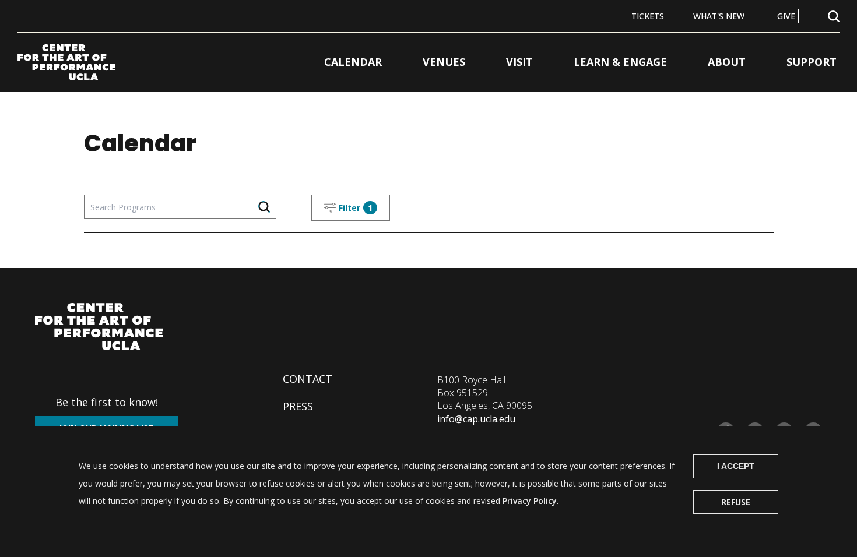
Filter (356, 207)
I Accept (735, 466)
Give (786, 16)
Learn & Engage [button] (620, 62)
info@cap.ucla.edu (476, 419)
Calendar (353, 62)
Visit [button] (519, 62)
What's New (718, 16)
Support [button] (811, 62)
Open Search (834, 16)
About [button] (727, 62)
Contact (307, 379)
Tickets (647, 16)
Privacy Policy (530, 500)
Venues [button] (444, 62)
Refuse (735, 501)
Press (298, 406)
